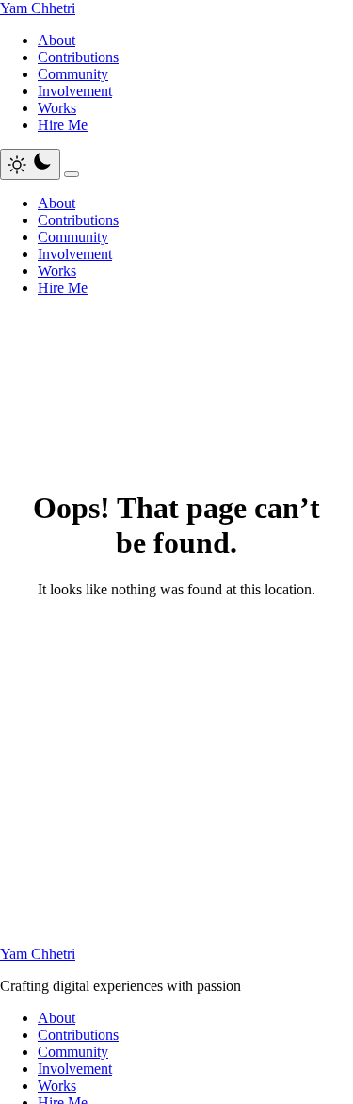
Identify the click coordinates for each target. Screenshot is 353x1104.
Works (57, 108)
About (56, 40)
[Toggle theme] (30, 164)
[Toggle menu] (71, 174)
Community (73, 74)
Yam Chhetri (37, 8)
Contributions (78, 57)
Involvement (75, 91)
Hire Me (63, 125)
